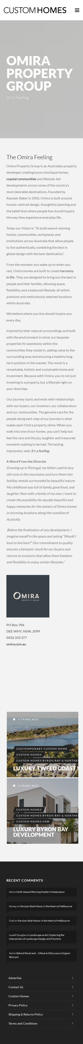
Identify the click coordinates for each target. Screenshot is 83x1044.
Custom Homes (29, 754)
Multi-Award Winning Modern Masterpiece (40, 891)
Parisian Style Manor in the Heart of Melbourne (46, 906)
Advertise (15, 978)
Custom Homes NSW (33, 821)
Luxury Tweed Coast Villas (42, 744)
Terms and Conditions (23, 1023)
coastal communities (21, 179)
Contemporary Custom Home (41, 748)
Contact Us (16, 987)
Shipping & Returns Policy (26, 1014)
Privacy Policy (18, 1005)
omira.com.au (16, 644)
